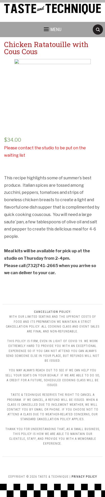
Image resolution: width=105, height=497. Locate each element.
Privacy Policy (84, 476)
